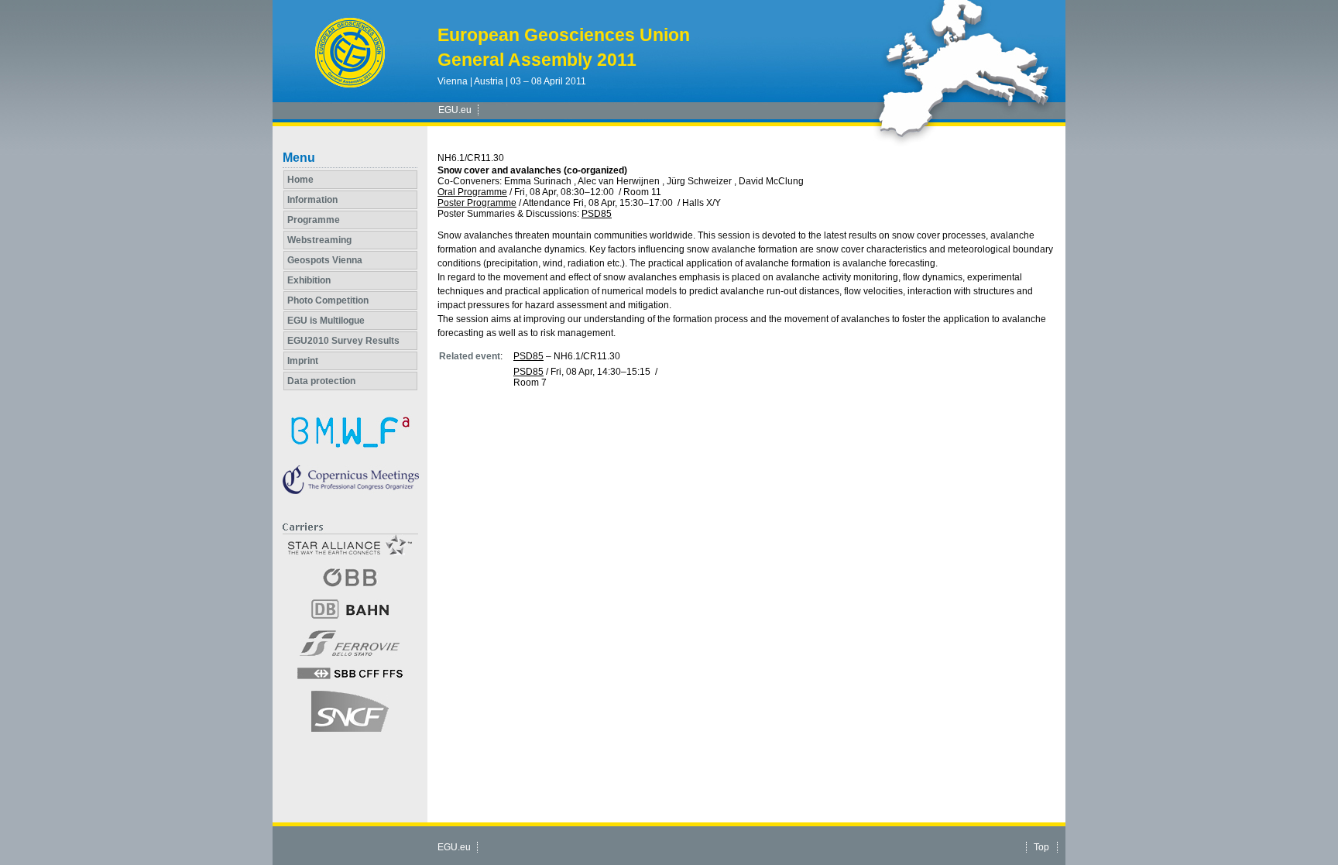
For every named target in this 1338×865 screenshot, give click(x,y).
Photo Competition (328, 300)
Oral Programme (472, 192)
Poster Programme (476, 202)
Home (300, 179)
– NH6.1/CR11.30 (566, 356)
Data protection (321, 381)
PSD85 (597, 213)
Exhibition (309, 280)
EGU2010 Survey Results (343, 340)
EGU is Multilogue (326, 320)
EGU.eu (455, 110)
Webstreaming (319, 240)
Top (1041, 847)
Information (312, 199)
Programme (313, 220)
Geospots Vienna (324, 260)
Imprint (302, 360)
